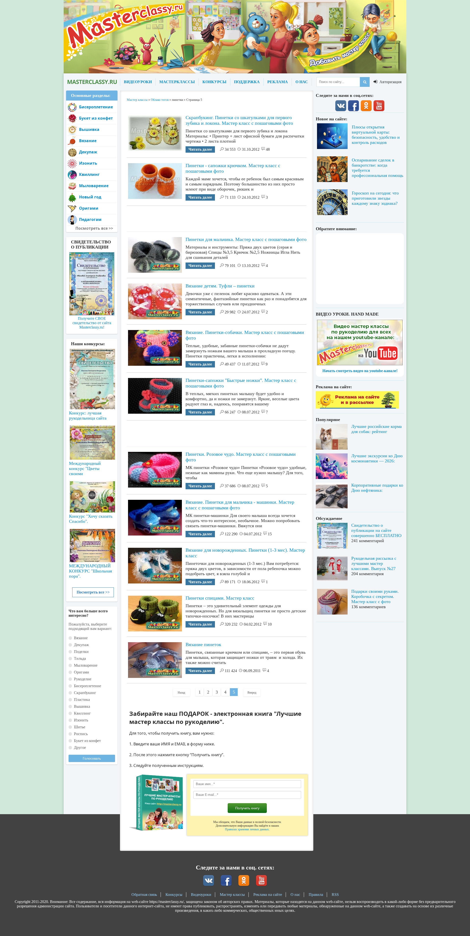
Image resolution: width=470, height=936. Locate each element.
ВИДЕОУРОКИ (138, 82)
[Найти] (365, 82)
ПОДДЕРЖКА (247, 82)
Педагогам (90, 219)
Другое (80, 747)
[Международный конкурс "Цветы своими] (92, 440)
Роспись (81, 734)
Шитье (79, 727)
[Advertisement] (217, 217)
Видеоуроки (201, 894)
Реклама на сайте (267, 894)
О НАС (301, 82)
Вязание (87, 140)
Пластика (82, 699)
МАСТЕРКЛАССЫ (177, 82)
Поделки (81, 652)
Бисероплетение (96, 107)
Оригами (88, 208)
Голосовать (92, 758)
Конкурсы (173, 894)
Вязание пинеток (203, 644)
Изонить (88, 163)
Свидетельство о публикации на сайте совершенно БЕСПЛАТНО (376, 530)
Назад (181, 692)
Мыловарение (93, 185)
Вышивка (89, 129)
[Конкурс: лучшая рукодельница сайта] (92, 363)
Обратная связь (144, 894)
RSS (335, 894)
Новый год (90, 197)
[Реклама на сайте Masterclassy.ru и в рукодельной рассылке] (357, 407)
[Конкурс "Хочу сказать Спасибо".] (92, 496)
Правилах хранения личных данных (247, 829)
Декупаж (88, 152)
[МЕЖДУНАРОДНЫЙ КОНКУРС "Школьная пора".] (92, 543)
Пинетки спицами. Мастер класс (220, 598)
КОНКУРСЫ (214, 82)
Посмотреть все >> (93, 592)
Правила (316, 894)
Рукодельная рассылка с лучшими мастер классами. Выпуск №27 (373, 563)
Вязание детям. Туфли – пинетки (220, 285)
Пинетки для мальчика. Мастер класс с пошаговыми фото (246, 239)
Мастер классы (232, 894)
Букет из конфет (96, 118)
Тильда (80, 658)
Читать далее (200, 149)
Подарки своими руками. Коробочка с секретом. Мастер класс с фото (375, 596)
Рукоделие (82, 679)
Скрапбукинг (85, 693)
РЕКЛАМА (277, 82)
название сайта (92, 82)
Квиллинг (89, 174)
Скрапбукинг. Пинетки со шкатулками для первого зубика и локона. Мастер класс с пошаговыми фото (239, 120)
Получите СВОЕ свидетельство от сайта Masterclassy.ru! (91, 322)
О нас (295, 894)
